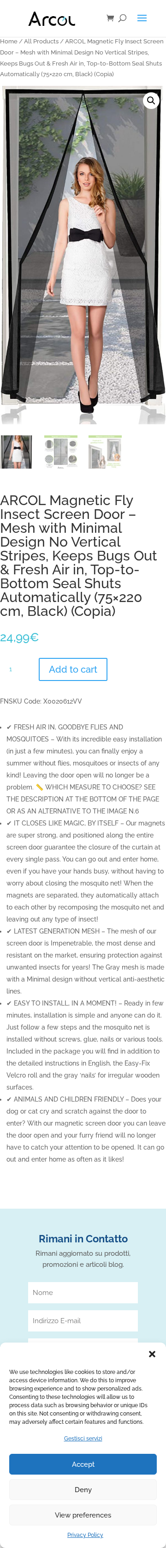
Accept (83, 1464)
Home (9, 41)
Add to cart (73, 669)
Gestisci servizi (83, 1438)
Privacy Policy (85, 1535)
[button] (152, 1354)
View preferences (83, 1515)
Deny (83, 1490)
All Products (41, 41)
